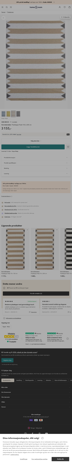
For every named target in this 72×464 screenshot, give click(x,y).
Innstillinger (23, 459)
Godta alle (60, 459)
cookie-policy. (14, 454)
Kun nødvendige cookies (39, 459)
